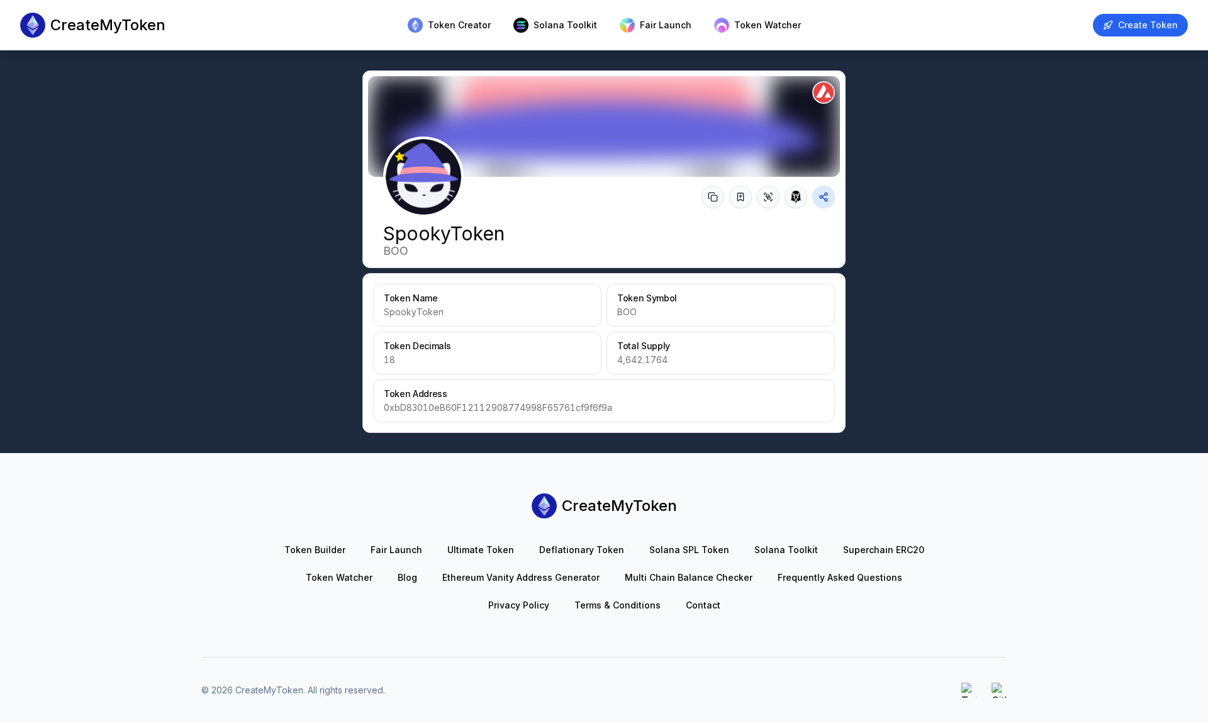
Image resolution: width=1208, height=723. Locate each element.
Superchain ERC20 (883, 549)
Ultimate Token (480, 549)
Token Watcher (339, 577)
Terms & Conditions (617, 605)
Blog (407, 577)
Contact (703, 605)
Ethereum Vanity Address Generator (521, 577)
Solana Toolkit (786, 549)
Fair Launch (396, 549)
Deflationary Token (581, 549)
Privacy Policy (518, 605)
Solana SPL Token (689, 549)
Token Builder (314, 549)
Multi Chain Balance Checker (688, 577)
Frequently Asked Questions (840, 577)
